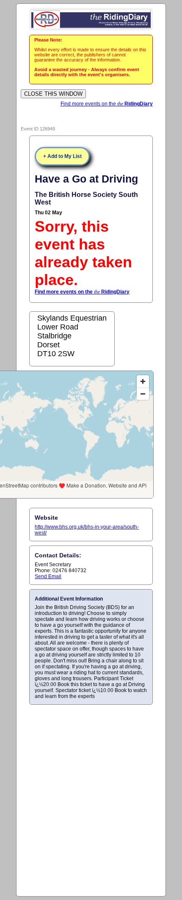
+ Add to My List (62, 156)
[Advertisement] (91, 800)
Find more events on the (107, 104)
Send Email (48, 576)
